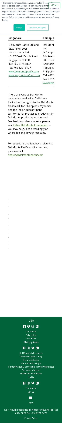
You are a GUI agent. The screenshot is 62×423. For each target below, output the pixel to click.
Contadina (31, 338)
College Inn (31, 335)
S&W (31, 403)
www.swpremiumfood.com (24, 75)
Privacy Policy (31, 418)
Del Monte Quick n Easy (31, 356)
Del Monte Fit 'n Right (31, 363)
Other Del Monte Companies (30, 125)
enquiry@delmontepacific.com (25, 155)
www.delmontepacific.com (24, 71)
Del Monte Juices (31, 359)
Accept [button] (19, 27)
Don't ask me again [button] (37, 27)
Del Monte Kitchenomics (31, 353)
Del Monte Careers (31, 370)
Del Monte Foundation (31, 373)
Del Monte (31, 331)
